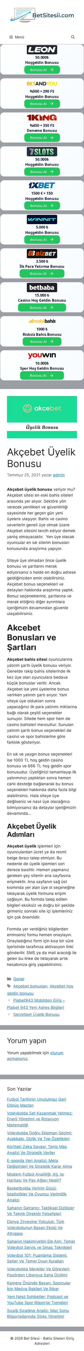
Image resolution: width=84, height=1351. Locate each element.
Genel (18, 979)
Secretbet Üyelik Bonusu (36, 1014)
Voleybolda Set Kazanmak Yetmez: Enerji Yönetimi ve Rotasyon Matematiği (40, 1119)
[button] (72, 37)
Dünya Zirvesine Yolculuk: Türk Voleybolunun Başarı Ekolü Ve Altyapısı (35, 1227)
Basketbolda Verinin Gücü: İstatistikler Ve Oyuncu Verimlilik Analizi (36, 1194)
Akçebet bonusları (30, 986)
